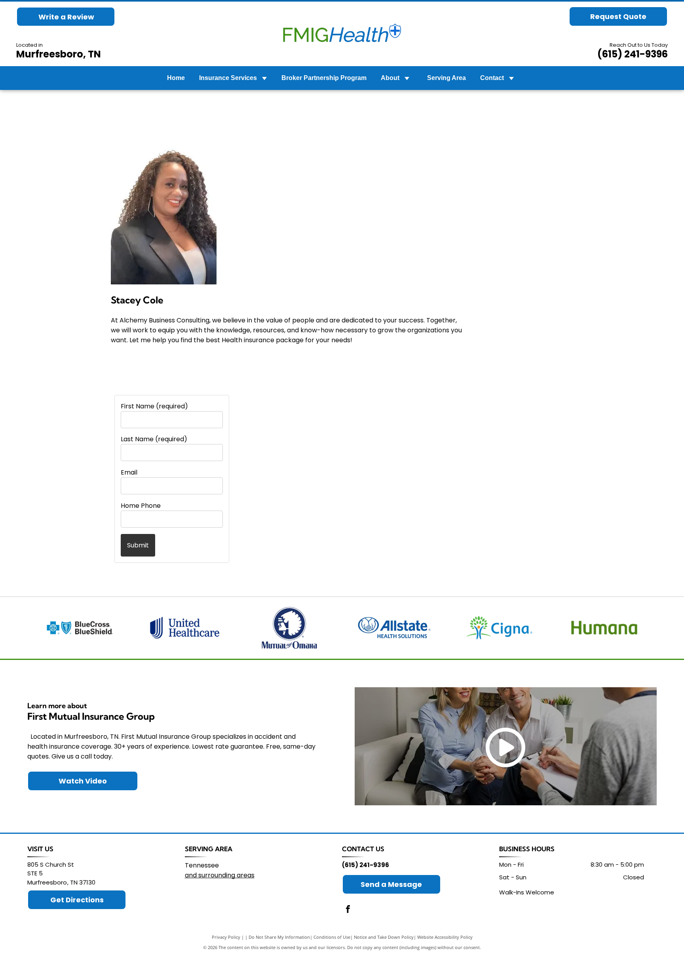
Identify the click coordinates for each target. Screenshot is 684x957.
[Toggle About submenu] (407, 78)
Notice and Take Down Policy (384, 937)
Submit (138, 545)
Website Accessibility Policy (445, 937)
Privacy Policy (226, 937)
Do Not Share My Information (279, 937)
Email (129, 472)
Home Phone (141, 505)
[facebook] (348, 910)
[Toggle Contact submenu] (511, 78)
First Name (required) (154, 406)
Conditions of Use (332, 937)
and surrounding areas (220, 875)
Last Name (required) (154, 439)
